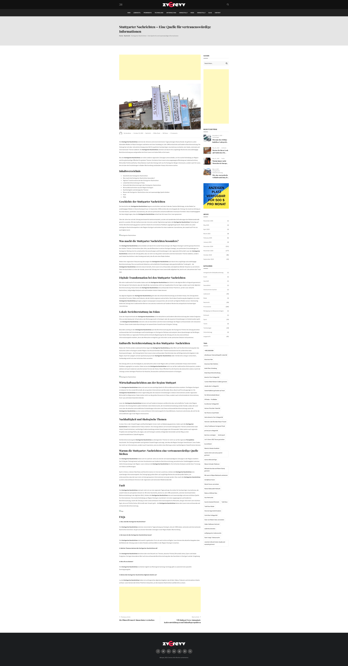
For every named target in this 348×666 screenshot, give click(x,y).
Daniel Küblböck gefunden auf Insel (214, 390)
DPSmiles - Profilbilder (210, 399)
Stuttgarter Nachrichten (139, 206)
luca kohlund (208, 444)
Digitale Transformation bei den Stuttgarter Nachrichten (141, 180)
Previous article (125, 617)
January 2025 (207, 242)
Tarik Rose (224, 502)
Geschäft (206, 281)
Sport (205, 319)
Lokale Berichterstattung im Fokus (134, 183)
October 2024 (207, 255)
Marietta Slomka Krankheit (211, 448)
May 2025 (206, 225)
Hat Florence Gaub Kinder (211, 413)
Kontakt (218, 13)
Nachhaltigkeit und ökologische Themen (135, 190)
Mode (192, 13)
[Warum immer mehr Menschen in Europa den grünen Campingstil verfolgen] (207, 161)
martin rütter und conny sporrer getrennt (213, 454)
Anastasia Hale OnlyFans (211, 364)
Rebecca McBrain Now (210, 493)
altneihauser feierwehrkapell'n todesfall (215, 355)
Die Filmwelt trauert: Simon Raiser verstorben (136, 620)
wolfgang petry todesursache (212, 533)
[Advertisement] (160, 67)
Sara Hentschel (208, 497)
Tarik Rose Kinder (209, 506)
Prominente (148, 13)
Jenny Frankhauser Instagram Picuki (214, 426)
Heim (128, 13)
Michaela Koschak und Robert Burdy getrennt (214, 470)
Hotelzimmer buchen (210, 289)
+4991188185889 (208, 350)
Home (121, 36)
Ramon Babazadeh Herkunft (212, 488)
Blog (210, 13)
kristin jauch (221, 435)
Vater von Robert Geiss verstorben (214, 520)
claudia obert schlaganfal (211, 386)
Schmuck (223, 148)
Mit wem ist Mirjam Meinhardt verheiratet (216, 475)
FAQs (124, 197)
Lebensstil (137, 13)
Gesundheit (207, 285)
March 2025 (206, 233)
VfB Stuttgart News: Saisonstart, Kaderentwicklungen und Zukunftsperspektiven (182, 621)
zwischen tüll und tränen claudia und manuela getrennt (214, 543)
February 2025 (207, 238)
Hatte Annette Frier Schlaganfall (213, 417)
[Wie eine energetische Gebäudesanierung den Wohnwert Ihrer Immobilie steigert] (207, 171)
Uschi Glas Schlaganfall (210, 515)
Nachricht (127, 36)
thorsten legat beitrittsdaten (212, 511)
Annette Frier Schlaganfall (211, 377)
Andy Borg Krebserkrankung (212, 373)
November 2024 (208, 251)
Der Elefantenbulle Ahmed (211, 395)
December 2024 (208, 246)
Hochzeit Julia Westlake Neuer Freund (215, 422)
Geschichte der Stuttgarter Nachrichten (135, 176)
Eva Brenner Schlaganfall (211, 404)
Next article (195, 617)
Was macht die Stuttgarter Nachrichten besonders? (139, 178)
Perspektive (190, 440)
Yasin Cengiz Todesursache (212, 537)
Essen (205, 277)
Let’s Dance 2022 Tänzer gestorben (214, 439)
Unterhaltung (171, 13)
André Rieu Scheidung (210, 368)
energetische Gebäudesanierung (217, 171)
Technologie (159, 13)
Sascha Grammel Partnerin (211, 502)
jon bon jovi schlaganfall (211, 430)
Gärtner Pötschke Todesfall (212, 408)
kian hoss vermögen (210, 435)
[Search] (228, 4)
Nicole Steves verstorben (211, 484)
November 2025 (208, 221)
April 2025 (206, 229)
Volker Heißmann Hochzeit (211, 524)
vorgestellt (183, 13)
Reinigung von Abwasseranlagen (213, 311)
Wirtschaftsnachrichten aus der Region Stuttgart (138, 187)
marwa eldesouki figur (210, 459)
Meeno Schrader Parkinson (211, 464)
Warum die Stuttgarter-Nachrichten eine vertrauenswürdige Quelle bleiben (146, 192)
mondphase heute (209, 480)
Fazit (124, 194)
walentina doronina (209, 528)
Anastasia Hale (208, 359)
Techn (223, 158)
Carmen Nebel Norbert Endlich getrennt (215, 382)
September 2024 (208, 259)
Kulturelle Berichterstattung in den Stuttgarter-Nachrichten (142, 185)
